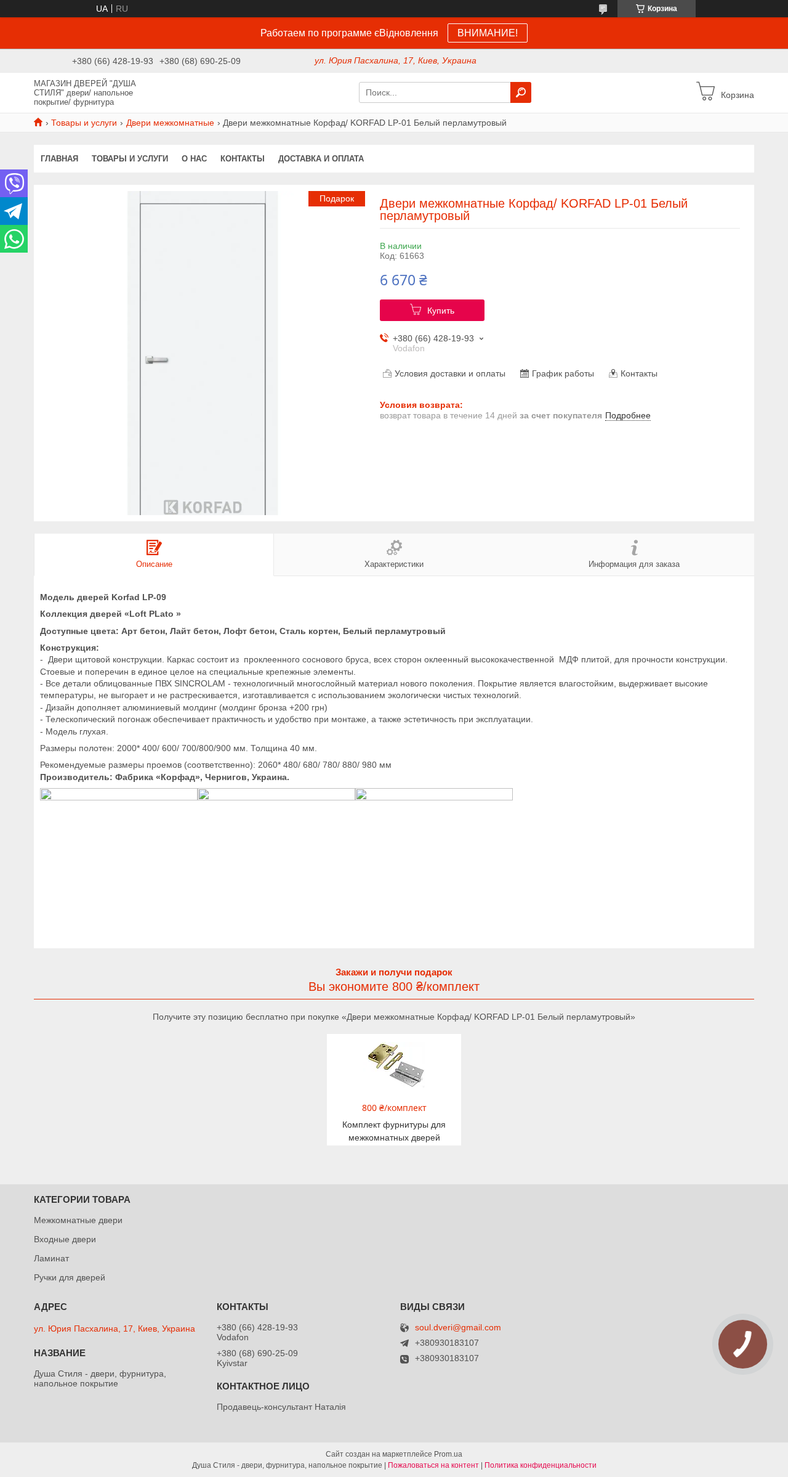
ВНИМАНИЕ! (487, 33)
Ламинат (51, 1258)
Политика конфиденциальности (540, 1465)
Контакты (242, 158)
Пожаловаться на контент (433, 1465)
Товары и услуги (84, 123)
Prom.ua (448, 1454)
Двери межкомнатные (170, 123)
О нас (194, 158)
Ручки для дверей (69, 1277)
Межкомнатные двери (78, 1220)
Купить (440, 310)
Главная (59, 158)
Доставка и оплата (321, 158)
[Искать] (520, 92)
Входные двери (65, 1239)
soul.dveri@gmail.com (458, 1327)
